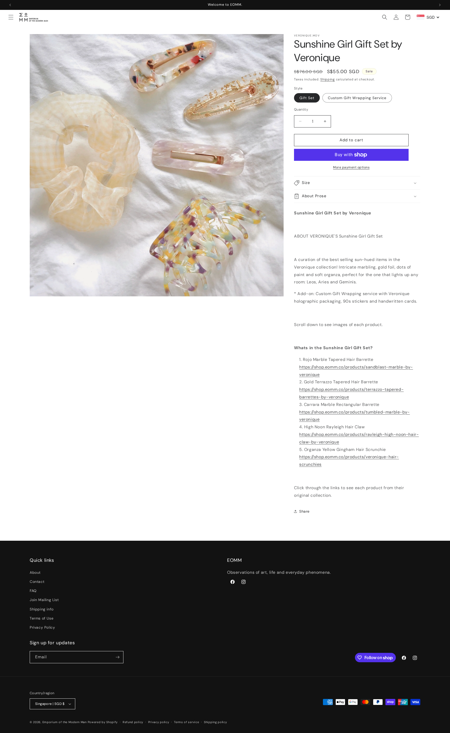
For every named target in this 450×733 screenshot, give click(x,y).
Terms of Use (41, 618)
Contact (37, 581)
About (35, 572)
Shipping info (42, 609)
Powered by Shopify (103, 722)
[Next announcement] (440, 5)
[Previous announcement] (10, 5)
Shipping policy (215, 722)
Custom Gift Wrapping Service (357, 97)
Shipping (327, 79)
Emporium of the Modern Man (64, 722)
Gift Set (306, 97)
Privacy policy (158, 722)
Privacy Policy (42, 627)
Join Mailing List (44, 599)
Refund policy (133, 722)
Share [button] (304, 511)
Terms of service (186, 722)
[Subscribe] (117, 657)
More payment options (351, 167)
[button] (11, 17)
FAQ (33, 590)
